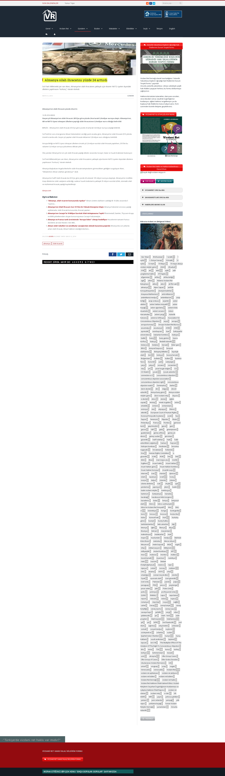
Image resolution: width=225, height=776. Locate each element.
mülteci (173, 554)
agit (142, 280)
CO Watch (145, 372)
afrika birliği (168, 277)
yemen (143, 700)
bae (167, 331)
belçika (155, 345)
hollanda (168, 450)
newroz (161, 565)
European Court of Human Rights (164, 412)
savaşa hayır (146, 612)
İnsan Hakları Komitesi (169, 466)
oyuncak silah (155, 578)
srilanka (160, 632)
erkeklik (144, 406)
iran (153, 473)
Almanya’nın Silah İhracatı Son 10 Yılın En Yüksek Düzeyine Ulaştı (76, 207)
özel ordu (145, 582)
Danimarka (161, 385)
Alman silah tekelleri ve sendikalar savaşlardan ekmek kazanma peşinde (79, 226)
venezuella (158, 670)
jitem (166, 487)
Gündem (81, 28)
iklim (143, 460)
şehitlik (158, 612)
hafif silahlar (158, 439)
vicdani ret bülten (148, 676)
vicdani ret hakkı (168, 680)
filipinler (165, 419)
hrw (142, 453)
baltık (143, 338)
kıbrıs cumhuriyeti (165, 504)
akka (155, 284)
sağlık (175, 602)
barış (151, 338)
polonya (153, 592)
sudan (169, 632)
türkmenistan (157, 653)
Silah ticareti (57, 243)
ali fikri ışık (173, 284)
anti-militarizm (167, 294)
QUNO (143, 595)
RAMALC (153, 595)
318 (142, 270)
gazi (171, 426)
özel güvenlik (170, 578)
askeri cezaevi (158, 311)
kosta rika (174, 514)
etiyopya (161, 409)
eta (153, 409)
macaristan (165, 531)
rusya (165, 602)
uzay (164, 666)
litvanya (144, 531)
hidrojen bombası (148, 446)
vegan (172, 666)
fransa (156, 423)
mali (169, 534)
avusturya (158, 328)
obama (151, 571)
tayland (171, 639)
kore (143, 514)
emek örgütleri (165, 402)
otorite (174, 575)
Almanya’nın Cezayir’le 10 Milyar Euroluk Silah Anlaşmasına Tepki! (76, 213)
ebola (163, 399)
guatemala (145, 433)
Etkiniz (172, 409)
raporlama (173, 595)
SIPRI (155, 622)
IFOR (161, 456)
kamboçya (165, 490)
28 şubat (171, 267)
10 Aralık (169, 260)
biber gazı (175, 345)
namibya (171, 558)
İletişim (160, 28)
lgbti (152, 527)
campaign (169, 362)
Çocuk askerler (169, 372)
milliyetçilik (145, 551)
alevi (162, 284)
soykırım (169, 629)
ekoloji (152, 402)
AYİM (168, 328)
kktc (169, 507)
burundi (151, 362)
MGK (169, 544)
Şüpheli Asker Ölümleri (150, 636)
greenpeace (171, 429)
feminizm (154, 419)
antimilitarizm (166, 297)
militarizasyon (154, 548)
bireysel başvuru (155, 348)
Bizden (97, 28)
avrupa (174, 321)
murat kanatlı (146, 558)
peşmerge (173, 585)
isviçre (143, 480)
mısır (143, 554)
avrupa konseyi (147, 324)
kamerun (144, 494)
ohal (169, 571)
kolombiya (152, 510)
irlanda (162, 473)
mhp (143, 548)
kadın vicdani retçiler (149, 490)
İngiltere (144, 463)
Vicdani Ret (64, 28)
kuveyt (151, 521)
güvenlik (144, 439)
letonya (144, 527)
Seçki (145, 28)
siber (176, 612)
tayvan (143, 642)
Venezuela (145, 670)
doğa (164, 389)
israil (162, 477)
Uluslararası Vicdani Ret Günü (153, 663)
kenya (164, 500)
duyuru (175, 395)
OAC (142, 571)
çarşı (143, 365)
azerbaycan (157, 331)
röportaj (155, 602)
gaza (164, 426)
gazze (143, 429)
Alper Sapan (159, 287)
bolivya (159, 355)
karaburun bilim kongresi (162, 497)
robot (163, 598)
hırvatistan (157, 450)
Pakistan (156, 582)
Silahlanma (171, 619)
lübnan (154, 531)
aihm (150, 280)
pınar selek (145, 588)
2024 (162, 267)
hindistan (163, 446)
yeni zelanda (157, 700)
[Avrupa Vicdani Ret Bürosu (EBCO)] (173, 17)
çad (160, 362)
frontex (167, 423)
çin (149, 368)
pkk (156, 588)
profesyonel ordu (168, 592)
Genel (48, 28)
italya (153, 480)
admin (51, 236)
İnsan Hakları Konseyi (149, 470)
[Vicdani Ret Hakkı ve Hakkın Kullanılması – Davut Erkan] (154, 172)
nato (143, 561)
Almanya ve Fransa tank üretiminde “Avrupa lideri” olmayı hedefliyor (78, 219)
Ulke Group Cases (169, 656)
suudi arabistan (157, 639)
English (172, 28)
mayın (143, 538)
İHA (169, 456)
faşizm (143, 419)
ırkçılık (167, 483)
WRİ (150, 697)
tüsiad (169, 653)
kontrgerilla (174, 510)
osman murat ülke (160, 575)
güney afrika (159, 433)
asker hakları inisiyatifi (159, 304)
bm (149, 355)
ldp (173, 524)
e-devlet (144, 399)
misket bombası (160, 551)
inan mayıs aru (162, 460)
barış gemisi (164, 338)
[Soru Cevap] (32, 736)
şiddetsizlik (145, 615)
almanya (46, 243)
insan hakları (171, 463)
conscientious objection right (152, 382)
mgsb (177, 544)
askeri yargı (159, 314)
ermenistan (166, 406)
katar (155, 500)
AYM (175, 328)
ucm (142, 656)
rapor (163, 595)
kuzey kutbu (163, 521)
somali (143, 629)
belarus (144, 345)
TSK (157, 649)
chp (142, 368)
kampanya (156, 494)
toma (150, 649)
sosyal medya (155, 629)
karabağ (144, 497)
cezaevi (161, 365)
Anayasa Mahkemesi (149, 294)
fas (177, 416)
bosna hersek (172, 355)
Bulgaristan (145, 358)
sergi (168, 612)
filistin (174, 419)
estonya (144, 409)
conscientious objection (166, 375)
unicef (143, 666)
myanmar (160, 558)
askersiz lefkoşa (157, 318)
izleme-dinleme (147, 483)
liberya (162, 527)
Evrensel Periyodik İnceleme (152, 416)
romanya (144, 602)
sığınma (151, 626)
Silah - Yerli (165, 615)
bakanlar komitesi (161, 335)
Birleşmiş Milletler (161, 351)
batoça (153, 341)
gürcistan (168, 436)
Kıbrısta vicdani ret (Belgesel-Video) (155, 221)
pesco (162, 585)
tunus (167, 649)
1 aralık (169, 257)
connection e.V (147, 375)
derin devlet (146, 389)
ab (150, 270)
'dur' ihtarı (145, 257)
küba (143, 517)
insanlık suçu (167, 470)
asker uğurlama (157, 307)
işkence (172, 473)
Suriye (167, 636)
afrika (157, 277)
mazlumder (155, 538)
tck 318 (153, 642)
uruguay (154, 666)
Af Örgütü (162, 274)
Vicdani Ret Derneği (148, 680)
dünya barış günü (158, 392)
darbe (172, 385)
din (157, 389)
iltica (150, 460)
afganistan (145, 277)
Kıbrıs (151, 504)
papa (175, 582)
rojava (173, 598)
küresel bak (154, 517)
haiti (168, 439)
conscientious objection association (155, 379)
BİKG (143, 348)
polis (143, 592)
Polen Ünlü (167, 588)
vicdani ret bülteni (166, 676)
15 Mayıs (161, 263)
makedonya (146, 534)
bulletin (157, 358)
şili (142, 622)
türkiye (143, 653)
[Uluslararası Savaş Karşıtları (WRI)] (153, 17)
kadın (174, 487)
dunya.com (46, 190)
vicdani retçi (155, 693)
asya (166, 321)
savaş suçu (169, 609)
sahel (143, 605)
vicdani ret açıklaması (149, 673)
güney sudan (154, 436)
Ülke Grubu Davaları (170, 659)
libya (171, 527)
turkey (176, 649)
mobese (153, 554)
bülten (167, 358)
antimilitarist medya (149, 297)
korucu (152, 514)
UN (170, 663)
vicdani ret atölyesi (169, 673)
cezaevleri (172, 365)
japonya (156, 487)
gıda (161, 429)
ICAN (154, 456)
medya (167, 538)
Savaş (152, 605)
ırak (158, 483)
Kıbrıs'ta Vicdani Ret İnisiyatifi (152, 507)
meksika (156, 541)
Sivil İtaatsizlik (168, 622)
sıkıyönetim (163, 626)
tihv (142, 649)
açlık (167, 270)
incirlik (174, 460)
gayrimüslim (153, 426)
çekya (151, 365)
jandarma (145, 487)
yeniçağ (169, 700)
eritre (177, 402)
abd (157, 270)
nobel (153, 568)
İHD (176, 456)
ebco (154, 399)
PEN (154, 585)
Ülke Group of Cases (149, 659)
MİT (172, 551)
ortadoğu (144, 575)
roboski (153, 598)
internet (144, 473)
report (143, 598)
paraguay (145, 585)
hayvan (173, 443)
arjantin (166, 301)
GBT (152, 429)
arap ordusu (154, 301)
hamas (163, 443)
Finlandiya (145, 423)
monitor (164, 554)
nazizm (153, 561)
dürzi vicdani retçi (161, 395)
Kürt (164, 517)
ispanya (152, 477)
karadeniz (145, 500)
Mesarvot (145, 544)
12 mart (151, 263)
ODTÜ (160, 571)
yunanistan (161, 707)
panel (167, 582)
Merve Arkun (169, 541)
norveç (162, 568)
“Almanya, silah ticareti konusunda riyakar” (67, 200)
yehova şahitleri (171, 697)
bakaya (175, 335)
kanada (168, 494)
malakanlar (159, 534)
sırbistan (175, 626)
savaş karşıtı (165, 605)
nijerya (143, 568)
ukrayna (152, 656)
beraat (164, 345)
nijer (170, 565)
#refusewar (157, 257)
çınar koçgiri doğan (162, 368)
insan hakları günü (148, 466)
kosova (163, 514)
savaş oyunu (156, 609)
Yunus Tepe (70, 3)
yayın (159, 697)
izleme (172, 480)
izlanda (162, 480)
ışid (176, 483)
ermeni (155, 406)
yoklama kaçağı (155, 703)
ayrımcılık (144, 331)
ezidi (169, 416)
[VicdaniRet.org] (49, 14)
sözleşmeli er (146, 632)
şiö (148, 622)
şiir (156, 615)
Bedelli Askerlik (166, 341)
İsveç (172, 477)
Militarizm (167, 548)
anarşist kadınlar (165, 291)
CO (175, 368)
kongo (163, 510)
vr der (166, 693)
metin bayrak (158, 544)
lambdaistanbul (147, 524)
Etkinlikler (130, 28)
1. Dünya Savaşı (155, 260)
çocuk (155, 372)
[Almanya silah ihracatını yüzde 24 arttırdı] (89, 74)
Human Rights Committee (159, 453)
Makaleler (113, 28)
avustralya (145, 328)
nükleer (172, 568)
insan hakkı (157, 463)
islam (143, 477)
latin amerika (163, 524)
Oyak (143, 578)
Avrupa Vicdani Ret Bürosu (168, 324)
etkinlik (144, 412)
